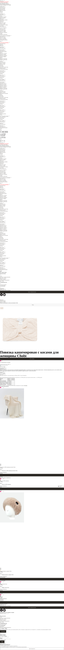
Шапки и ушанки (3, 228)
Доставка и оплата (3, 278)
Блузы (1, 15)
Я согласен (3, 631)
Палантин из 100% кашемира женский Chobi (7, 467)
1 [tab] (0, 464)
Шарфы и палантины (3, 34)
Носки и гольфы (3, 22)
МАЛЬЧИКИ (2, 79)
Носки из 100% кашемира (4, 480)
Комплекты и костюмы (4, 93)
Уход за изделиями (3, 38)
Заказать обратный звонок (32, 607)
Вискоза (1, 11)
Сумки (1, 33)
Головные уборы (3, 30)
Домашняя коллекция (3, 127)
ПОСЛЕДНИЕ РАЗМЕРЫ (4, 145)
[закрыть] (63, 486)
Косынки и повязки (3, 53)
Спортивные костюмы (4, 24)
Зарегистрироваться (32, 648)
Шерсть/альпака (2, 10)
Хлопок (1, 12)
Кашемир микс (2, 9)
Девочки (1, 44)
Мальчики (1, 45)
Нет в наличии (32, 358)
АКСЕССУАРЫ (3, 28)
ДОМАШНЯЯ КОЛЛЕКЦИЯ (5, 35)
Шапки (1, 57)
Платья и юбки (2, 23)
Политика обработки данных (61, 486)
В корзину (32, 488)
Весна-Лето (2, 105)
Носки (1, 94)
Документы (2, 288)
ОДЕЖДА (2, 13)
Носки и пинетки (3, 113)
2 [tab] (0, 465)
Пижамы (1, 65)
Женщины (2, 142)
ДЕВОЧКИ (2, 47)
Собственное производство (4, 280)
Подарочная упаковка (3, 39)
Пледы (1, 114)
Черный (1, 596)
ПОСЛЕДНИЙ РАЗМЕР (4, 116)
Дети (1, 41)
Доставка (25, 385)
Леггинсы (1, 21)
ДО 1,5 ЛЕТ (2, 109)
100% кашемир (2, 8)
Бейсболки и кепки (3, 51)
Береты (1, 52)
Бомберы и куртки (3, 16)
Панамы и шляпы (3, 54)
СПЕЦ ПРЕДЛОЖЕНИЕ (4, 42)
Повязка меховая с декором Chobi (5, 571)
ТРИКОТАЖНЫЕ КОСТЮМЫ (5, 146)
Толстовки (2, 25)
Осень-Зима (2, 70)
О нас (1, 128)
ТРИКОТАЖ (2, 6)
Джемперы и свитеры (3, 19)
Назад (33, 304)
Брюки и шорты (2, 17)
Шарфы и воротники (3, 59)
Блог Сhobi (2, 281)
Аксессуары (2, 49)
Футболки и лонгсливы (4, 67)
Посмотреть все (2, 7)
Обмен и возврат (3, 279)
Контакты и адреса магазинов (5, 277)
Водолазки (2, 18)
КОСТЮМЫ (2, 120)
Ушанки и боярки (3, 56)
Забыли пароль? (2, 643)
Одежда (1, 61)
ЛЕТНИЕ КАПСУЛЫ (3, 144)
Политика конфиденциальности (5, 627)
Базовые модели (3, 68)
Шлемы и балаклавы (3, 58)
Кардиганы (2, 20)
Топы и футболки (3, 26)
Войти (2, 641)
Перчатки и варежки (3, 32)
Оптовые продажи (3, 284)
